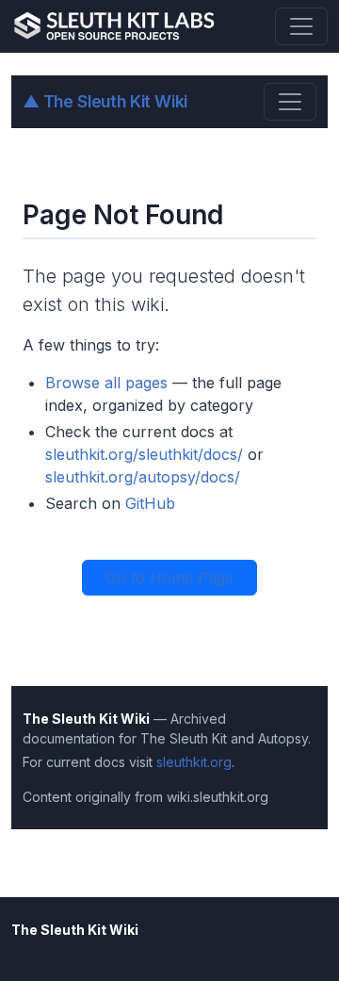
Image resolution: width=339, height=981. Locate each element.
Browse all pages (106, 382)
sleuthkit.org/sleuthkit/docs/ (144, 454)
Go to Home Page (169, 577)
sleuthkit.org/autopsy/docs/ (142, 476)
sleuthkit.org (194, 762)
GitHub (150, 503)
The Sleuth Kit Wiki (105, 101)
